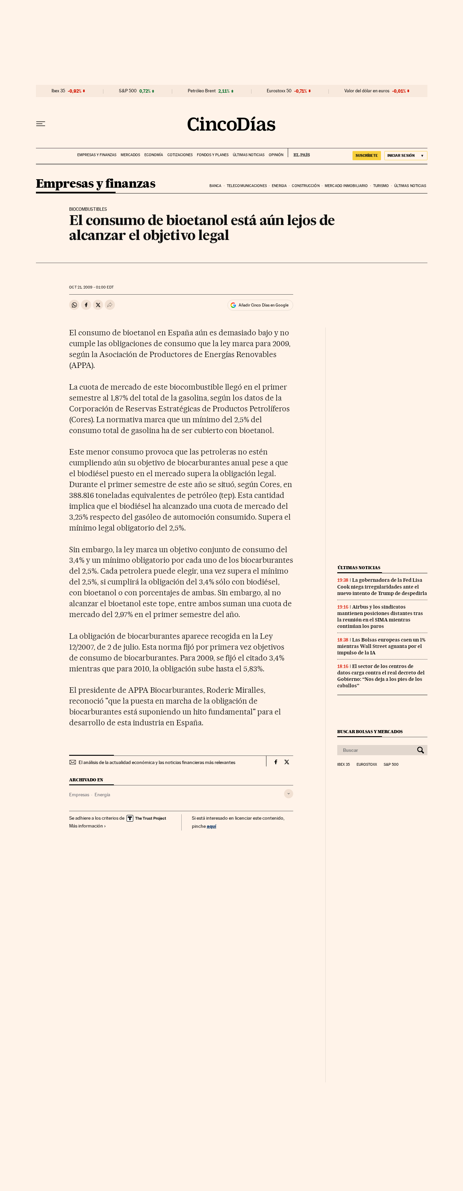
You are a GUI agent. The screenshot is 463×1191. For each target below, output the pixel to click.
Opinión (276, 155)
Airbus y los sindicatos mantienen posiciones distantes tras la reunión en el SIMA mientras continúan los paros (380, 616)
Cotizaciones (180, 155)
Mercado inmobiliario (346, 186)
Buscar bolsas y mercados (370, 731)
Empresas (79, 794)
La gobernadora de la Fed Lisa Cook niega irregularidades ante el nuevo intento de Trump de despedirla (382, 586)
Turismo (381, 186)
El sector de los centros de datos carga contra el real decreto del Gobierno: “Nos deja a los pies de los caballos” (381, 676)
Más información (86, 826)
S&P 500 (128, 91)
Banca (215, 186)
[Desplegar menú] (40, 124)
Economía (153, 155)
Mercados (130, 155)
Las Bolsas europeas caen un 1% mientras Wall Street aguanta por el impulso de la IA (381, 646)
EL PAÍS (299, 152)
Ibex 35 (58, 91)
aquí (211, 826)
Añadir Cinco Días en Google (263, 305)
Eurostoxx (367, 765)
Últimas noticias (248, 155)
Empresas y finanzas (96, 155)
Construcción (305, 186)
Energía (102, 794)
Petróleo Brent (202, 91)
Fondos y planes (212, 155)
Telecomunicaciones (247, 186)
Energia (279, 186)
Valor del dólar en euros (366, 91)
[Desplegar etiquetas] (288, 793)
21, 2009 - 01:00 (91, 287)
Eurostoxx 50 (279, 91)
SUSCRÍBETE (367, 155)
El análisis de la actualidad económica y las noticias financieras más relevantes (157, 762)
